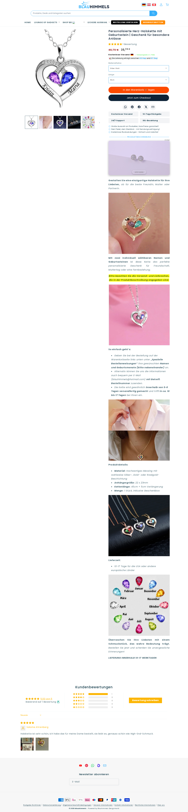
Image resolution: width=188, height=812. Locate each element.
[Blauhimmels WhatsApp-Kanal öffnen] (93, 766)
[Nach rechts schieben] (99, 122)
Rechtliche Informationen (145, 805)
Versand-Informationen (103, 805)
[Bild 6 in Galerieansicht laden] (74, 122)
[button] (46, 22)
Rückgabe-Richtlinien (32, 805)
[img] (27, 722)
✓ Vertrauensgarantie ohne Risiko (145, 55)
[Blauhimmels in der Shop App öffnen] (99, 766)
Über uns (161, 805)
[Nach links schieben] (21, 122)
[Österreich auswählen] (149, 4)
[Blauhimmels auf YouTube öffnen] (80, 766)
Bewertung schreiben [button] (145, 700)
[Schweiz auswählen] (154, 4)
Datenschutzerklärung (52, 805)
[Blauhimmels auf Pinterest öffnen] (87, 766)
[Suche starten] (153, 13)
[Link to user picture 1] (27, 744)
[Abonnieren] (116, 782)
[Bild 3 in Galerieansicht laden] (45, 122)
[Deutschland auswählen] (144, 4)
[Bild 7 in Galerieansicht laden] (88, 122)
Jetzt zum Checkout (139, 97)
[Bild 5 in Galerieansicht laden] (60, 122)
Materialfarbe (114, 63)
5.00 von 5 (46, 698)
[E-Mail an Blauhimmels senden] (105, 766)
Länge (111, 74)
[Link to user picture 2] (42, 744)
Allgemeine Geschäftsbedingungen (77, 805)
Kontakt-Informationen (124, 805)
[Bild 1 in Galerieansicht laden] (31, 122)
